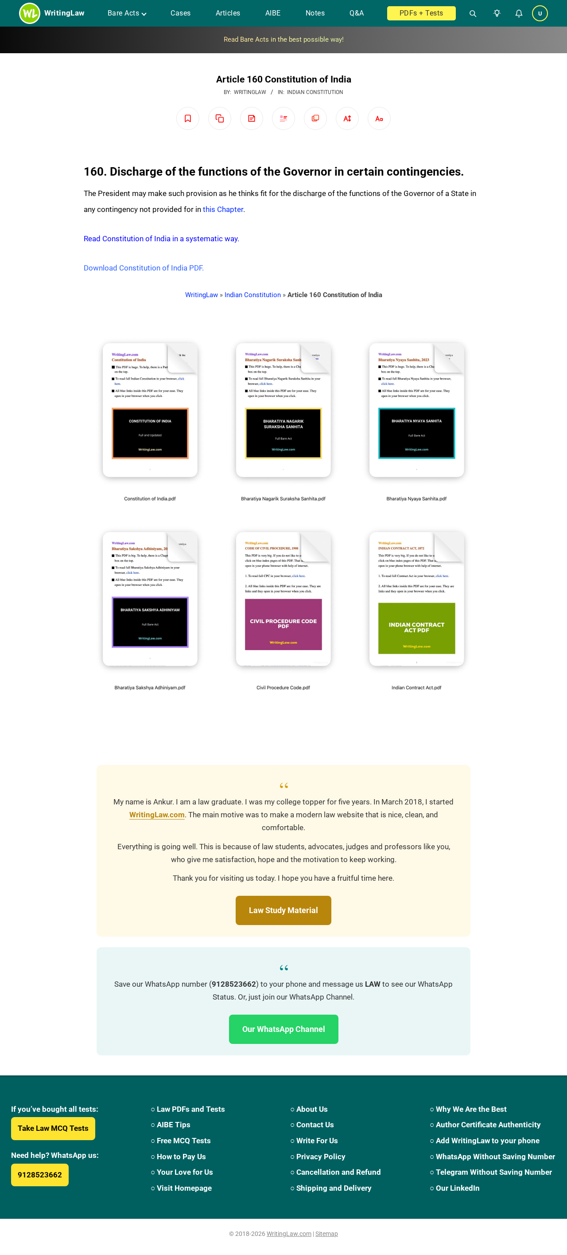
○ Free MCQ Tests (181, 1140)
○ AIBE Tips (170, 1124)
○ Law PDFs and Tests (188, 1109)
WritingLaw (201, 295)
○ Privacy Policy (318, 1156)
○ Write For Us (314, 1140)
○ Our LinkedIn (455, 1188)
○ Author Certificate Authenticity (485, 1124)
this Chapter (223, 209)
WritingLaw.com (157, 815)
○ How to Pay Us (178, 1156)
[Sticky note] (251, 118)
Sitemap (326, 1233)
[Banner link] (283, 40)
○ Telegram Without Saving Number (491, 1172)
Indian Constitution (315, 92)
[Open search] (469, 13)
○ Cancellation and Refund (335, 1172)
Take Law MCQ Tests (53, 1128)
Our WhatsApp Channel (283, 1029)
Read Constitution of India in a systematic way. (161, 238)
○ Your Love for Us (182, 1172)
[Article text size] (347, 118)
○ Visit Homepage (181, 1188)
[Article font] (379, 118)
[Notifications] (519, 13)
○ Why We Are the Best (468, 1109)
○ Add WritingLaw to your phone (485, 1140)
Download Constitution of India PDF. (144, 267)
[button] (495, 13)
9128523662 (40, 1174)
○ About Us (309, 1109)
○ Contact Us (312, 1124)
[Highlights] (283, 118)
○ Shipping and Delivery (331, 1188)
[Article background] (315, 118)
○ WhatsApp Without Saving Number (492, 1156)
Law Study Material (283, 910)
